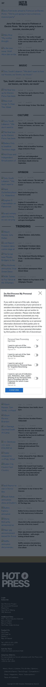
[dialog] (23, 343)
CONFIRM (14, 390)
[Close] (41, 293)
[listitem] (23, 340)
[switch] (36, 346)
